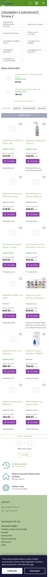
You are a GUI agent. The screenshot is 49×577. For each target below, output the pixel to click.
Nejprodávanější (29, 108)
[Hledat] (30, 3)
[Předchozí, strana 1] (19, 443)
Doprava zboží (6, 535)
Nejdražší (16, 108)
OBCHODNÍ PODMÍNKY (9, 526)
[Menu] (43, 3)
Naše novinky (6, 542)
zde (31, 564)
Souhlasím (12, 571)
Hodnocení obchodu (8, 539)
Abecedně (42, 108)
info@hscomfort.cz (12, 507)
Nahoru (25, 455)
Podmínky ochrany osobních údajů (14, 529)
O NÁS (3, 545)
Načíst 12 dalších (24, 436)
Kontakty (4, 532)
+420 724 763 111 (11, 511)
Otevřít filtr (24, 115)
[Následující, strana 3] (30, 443)
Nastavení (34, 571)
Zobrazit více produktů (23, 101)
